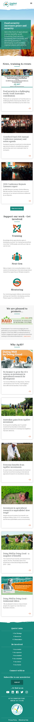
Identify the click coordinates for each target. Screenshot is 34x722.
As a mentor (17, 649)
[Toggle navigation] (31, 3)
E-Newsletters (18, 639)
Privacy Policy (12, 720)
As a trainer (17, 665)
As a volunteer (18, 658)
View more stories (17, 208)
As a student (17, 655)
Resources (18, 636)
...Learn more (27, 336)
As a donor (18, 661)
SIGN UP (17, 682)
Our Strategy (18, 633)
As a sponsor (18, 652)
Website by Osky (23, 720)
